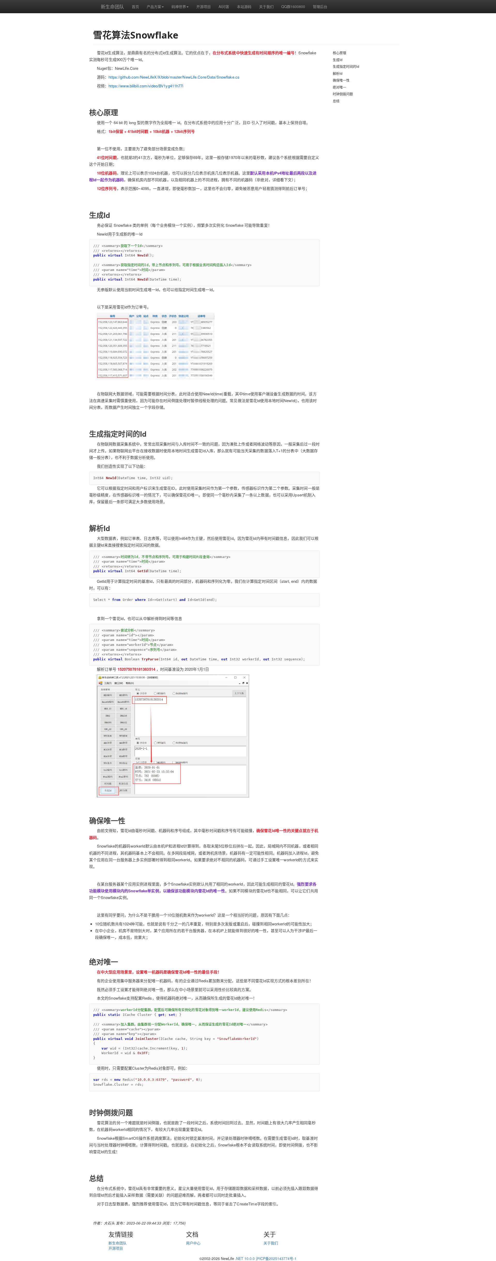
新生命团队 (112, 6)
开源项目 (203, 6)
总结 (336, 100)
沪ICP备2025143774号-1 (276, 1258)
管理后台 (320, 6)
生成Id (337, 59)
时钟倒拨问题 (343, 93)
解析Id (337, 73)
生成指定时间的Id (346, 66)
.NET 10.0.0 (245, 1258)
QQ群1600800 (293, 6)
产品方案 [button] (154, 6)
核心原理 (339, 52)
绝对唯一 (339, 87)
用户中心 (193, 1242)
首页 (135, 6)
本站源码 (244, 6)
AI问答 (224, 6)
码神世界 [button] (179, 6)
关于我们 (266, 6)
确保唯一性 (341, 80)
